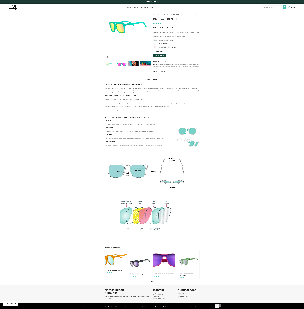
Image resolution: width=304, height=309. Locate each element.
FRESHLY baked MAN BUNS (114, 270)
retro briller (179, 66)
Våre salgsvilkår (181, 293)
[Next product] (198, 15)
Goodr (159, 15)
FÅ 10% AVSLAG (9, 303)
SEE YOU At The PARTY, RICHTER (164, 274)
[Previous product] (195, 15)
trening (197, 66)
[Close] (15, 303)
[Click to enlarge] (108, 57)
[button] (107, 66)
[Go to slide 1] (151, 281)
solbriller (192, 66)
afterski (161, 64)
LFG (164, 15)
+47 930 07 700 (162, 296)
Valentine (163, 68)
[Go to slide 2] (152, 281)
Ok (217, 306)
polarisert (165, 66)
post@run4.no (161, 298)
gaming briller (175, 64)
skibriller (187, 66)
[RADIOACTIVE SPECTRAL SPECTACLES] (188, 261)
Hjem (154, 15)
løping (161, 66)
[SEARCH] (284, 7)
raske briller (172, 66)
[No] (219, 305)
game (165, 64)
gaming (169, 64)
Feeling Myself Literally (136, 274)
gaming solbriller (184, 64)
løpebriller (195, 64)
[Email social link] (162, 72)
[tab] (152, 78)
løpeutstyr (156, 66)
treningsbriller (156, 68)
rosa (183, 66)
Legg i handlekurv (159, 55)
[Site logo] (13, 7)
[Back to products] (197, 15)
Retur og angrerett (182, 295)
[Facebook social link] (158, 72)
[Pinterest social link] (164, 72)
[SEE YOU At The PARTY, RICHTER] (164, 261)
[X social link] (160, 72)
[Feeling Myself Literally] (140, 261)
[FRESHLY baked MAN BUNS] (116, 259)
